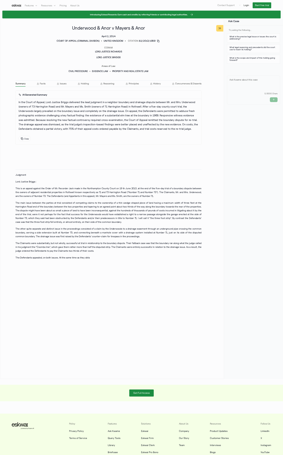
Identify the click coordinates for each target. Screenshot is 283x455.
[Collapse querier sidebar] (219, 28)
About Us (74, 5)
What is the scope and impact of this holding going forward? (252, 59)
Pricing (63, 5)
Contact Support (226, 5)
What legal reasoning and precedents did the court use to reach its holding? (252, 48)
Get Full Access (141, 392)
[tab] (20, 83)
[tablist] (108, 83)
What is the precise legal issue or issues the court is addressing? (252, 37)
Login (246, 5)
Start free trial (262, 5)
